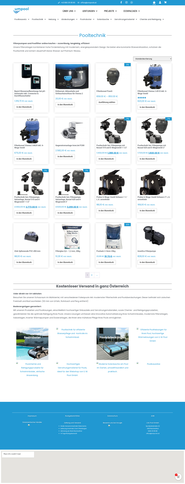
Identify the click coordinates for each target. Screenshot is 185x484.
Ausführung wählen (107, 102)
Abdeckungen (68, 19)
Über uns (68, 11)
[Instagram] (126, 2)
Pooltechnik (37, 19)
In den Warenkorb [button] (24, 107)
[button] (152, 423)
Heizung (52, 19)
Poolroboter (86, 19)
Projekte (109, 11)
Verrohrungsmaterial (124, 19)
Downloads (130, 11)
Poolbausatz (20, 19)
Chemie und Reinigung (150, 19)
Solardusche (103, 19)
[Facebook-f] (121, 2)
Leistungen (88, 11)
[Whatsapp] (131, 2)
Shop (154, 4)
